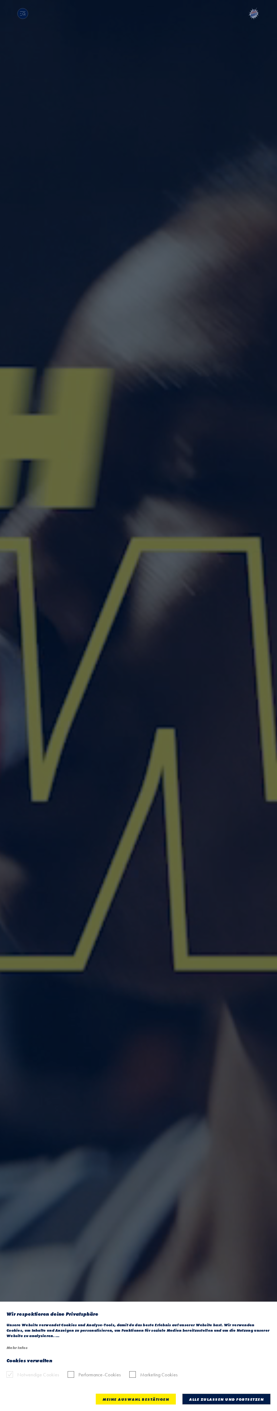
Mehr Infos (17, 1347)
